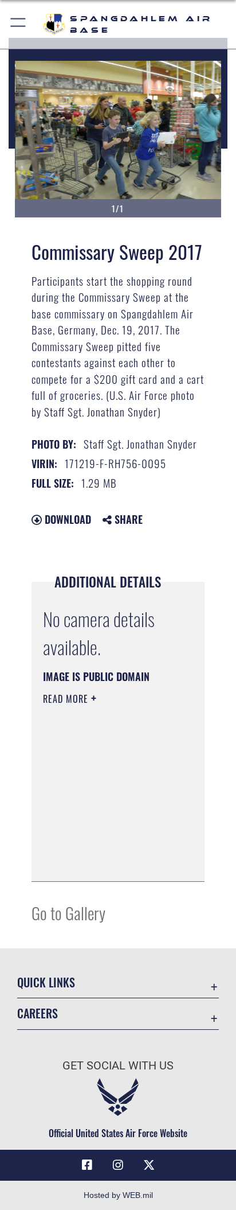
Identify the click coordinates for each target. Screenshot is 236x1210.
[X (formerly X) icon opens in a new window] (149, 1165)
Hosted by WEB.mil (118, 1195)
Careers (37, 1013)
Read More (67, 699)
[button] (18, 24)
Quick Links (46, 982)
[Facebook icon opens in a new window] (87, 1165)
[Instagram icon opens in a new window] (118, 1165)
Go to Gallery (68, 912)
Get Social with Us (118, 1065)
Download (66, 519)
